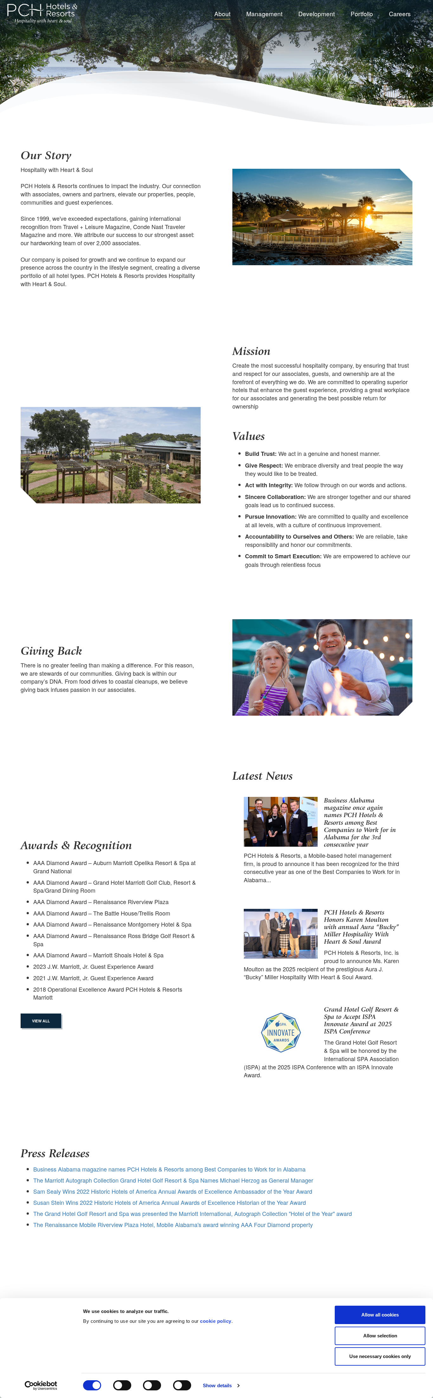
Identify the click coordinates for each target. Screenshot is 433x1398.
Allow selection (380, 1335)
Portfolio (362, 13)
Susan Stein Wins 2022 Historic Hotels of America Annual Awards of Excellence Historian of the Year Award (169, 1202)
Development (316, 13)
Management (264, 13)
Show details (217, 1385)
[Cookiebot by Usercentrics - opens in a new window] (41, 1385)
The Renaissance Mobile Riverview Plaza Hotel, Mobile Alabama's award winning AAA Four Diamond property (173, 1224)
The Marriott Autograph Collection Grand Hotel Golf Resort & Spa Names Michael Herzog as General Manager (173, 1180)
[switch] (122, 1385)
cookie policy (215, 1321)
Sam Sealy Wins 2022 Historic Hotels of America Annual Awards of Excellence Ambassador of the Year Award (172, 1191)
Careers (400, 13)
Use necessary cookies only (380, 1356)
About (222, 13)
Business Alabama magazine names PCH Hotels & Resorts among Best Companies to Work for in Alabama (169, 1169)
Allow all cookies (380, 1314)
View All (41, 1021)
